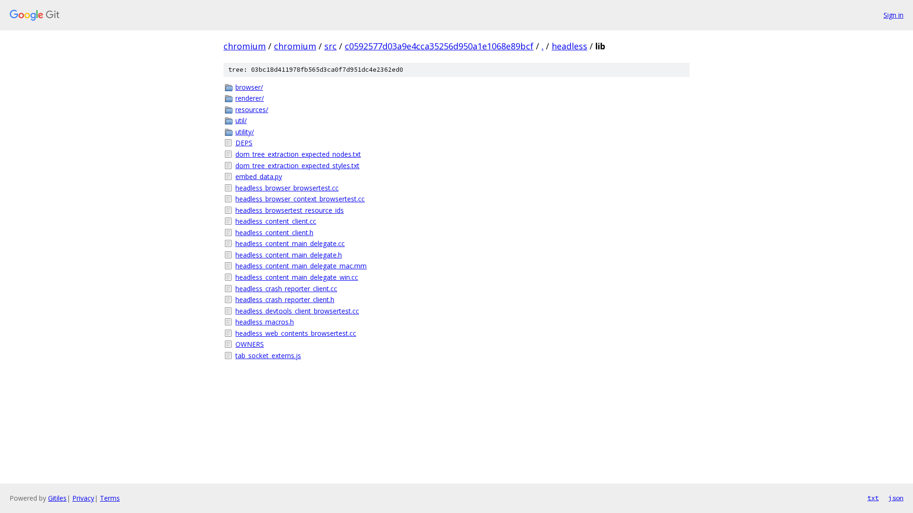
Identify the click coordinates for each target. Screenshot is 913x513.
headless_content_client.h (274, 232)
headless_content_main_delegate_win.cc (296, 277)
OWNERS (249, 344)
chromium (244, 46)
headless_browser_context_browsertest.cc (300, 198)
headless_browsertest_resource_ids (289, 210)
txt (873, 498)
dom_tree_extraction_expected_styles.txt (297, 165)
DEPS (244, 142)
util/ (241, 120)
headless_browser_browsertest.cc (287, 187)
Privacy (83, 498)
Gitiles (57, 498)
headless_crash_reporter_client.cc (286, 288)
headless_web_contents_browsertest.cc (295, 333)
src (330, 46)
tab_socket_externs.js (268, 355)
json (895, 498)
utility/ (244, 131)
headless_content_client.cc (275, 221)
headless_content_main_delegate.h (288, 254)
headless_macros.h (264, 321)
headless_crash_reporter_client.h (284, 299)
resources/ (251, 109)
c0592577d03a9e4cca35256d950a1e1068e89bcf (439, 46)
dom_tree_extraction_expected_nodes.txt (298, 154)
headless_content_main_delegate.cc (290, 243)
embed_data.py (258, 176)
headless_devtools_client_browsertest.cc (297, 310)
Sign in (893, 14)
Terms (110, 498)
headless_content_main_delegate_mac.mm (301, 265)
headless (569, 46)
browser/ (249, 87)
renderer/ (249, 98)
